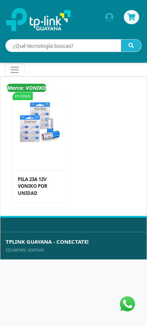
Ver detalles (42, 165)
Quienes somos (25, 249)
